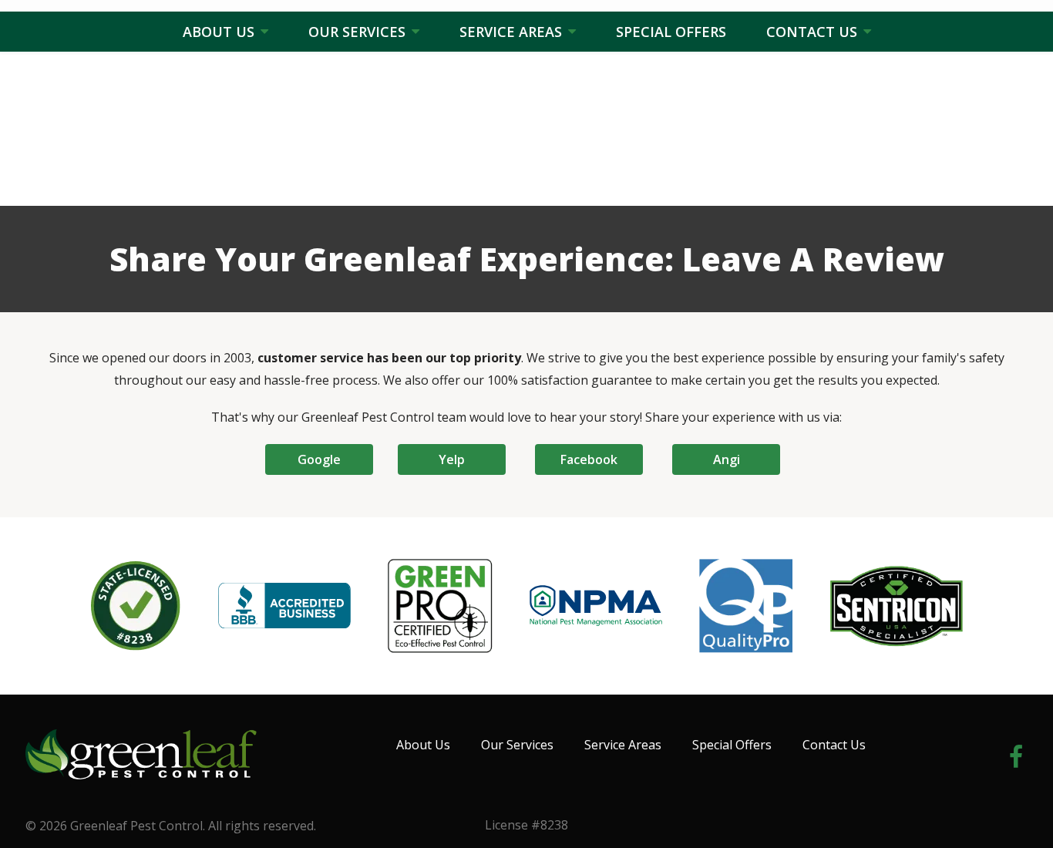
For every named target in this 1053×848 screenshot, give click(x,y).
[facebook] (1016, 754)
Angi (726, 459)
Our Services (358, 31)
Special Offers (671, 31)
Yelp (452, 459)
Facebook (588, 459)
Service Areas (512, 31)
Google (319, 459)
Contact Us (813, 31)
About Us (220, 31)
